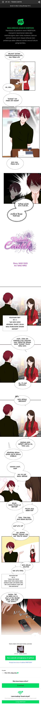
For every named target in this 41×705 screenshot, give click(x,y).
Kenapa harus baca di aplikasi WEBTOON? (20, 662)
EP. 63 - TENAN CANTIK (13, 2)
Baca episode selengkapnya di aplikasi (20, 658)
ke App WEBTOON (20, 701)
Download (20, 685)
